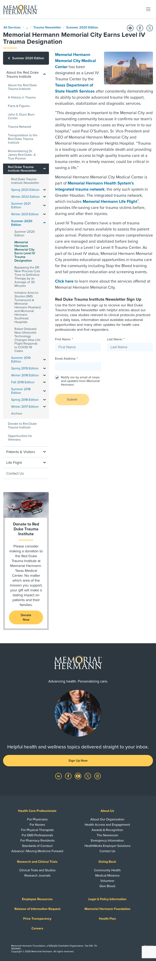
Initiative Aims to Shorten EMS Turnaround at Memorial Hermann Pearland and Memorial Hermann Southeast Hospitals (27, 307)
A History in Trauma (22, 97)
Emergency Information (107, 840)
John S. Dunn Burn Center (21, 116)
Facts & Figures (19, 106)
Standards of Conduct (37, 846)
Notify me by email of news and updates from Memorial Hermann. (80, 381)
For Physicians (37, 819)
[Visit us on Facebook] (68, 776)
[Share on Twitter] (149, 28)
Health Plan (107, 919)
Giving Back (107, 862)
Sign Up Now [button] (78, 761)
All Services (12, 27)
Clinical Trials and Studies (37, 870)
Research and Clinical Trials (37, 862)
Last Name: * (116, 339)
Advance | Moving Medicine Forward (37, 851)
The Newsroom (107, 835)
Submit (72, 400)
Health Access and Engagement (107, 825)
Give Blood (107, 886)
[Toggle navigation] (148, 9)
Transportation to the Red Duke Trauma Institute (22, 139)
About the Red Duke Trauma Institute (22, 87)
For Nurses (37, 825)
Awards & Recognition (107, 830)
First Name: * (64, 339)
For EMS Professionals (37, 835)
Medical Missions (107, 875)
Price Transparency (37, 919)
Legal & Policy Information (107, 899)
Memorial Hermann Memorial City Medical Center (75, 60)
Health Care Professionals (37, 811)
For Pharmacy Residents (37, 840)
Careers (37, 928)
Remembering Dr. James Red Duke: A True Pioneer (22, 155)
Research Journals (37, 875)
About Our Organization (107, 819)
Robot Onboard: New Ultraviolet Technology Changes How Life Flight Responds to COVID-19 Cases (27, 340)
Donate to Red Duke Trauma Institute (22, 425)
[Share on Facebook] (140, 28)
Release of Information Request (37, 909)
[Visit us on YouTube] (78, 776)
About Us (107, 811)
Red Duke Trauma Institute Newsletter (25, 181)
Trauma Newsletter (47, 27)
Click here (64, 281)
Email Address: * (66, 358)
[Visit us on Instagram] (97, 776)
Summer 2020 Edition (82, 27)
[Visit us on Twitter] (88, 776)
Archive (16, 414)
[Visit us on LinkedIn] (59, 776)
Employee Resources (37, 899)
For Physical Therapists (37, 830)
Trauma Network (19, 127)
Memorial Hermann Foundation (107, 909)
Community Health (107, 870)
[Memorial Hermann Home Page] (20, 9)
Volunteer (107, 881)
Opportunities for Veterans (20, 438)
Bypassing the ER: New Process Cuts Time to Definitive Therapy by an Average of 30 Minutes (27, 276)
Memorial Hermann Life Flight (110, 201)
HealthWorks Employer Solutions (107, 846)
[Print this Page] (130, 28)
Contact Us (15, 473)
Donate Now (26, 617)
